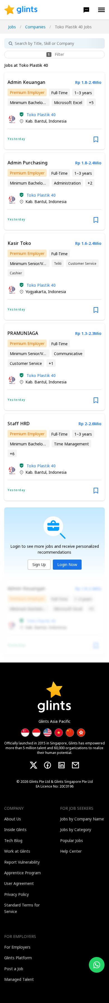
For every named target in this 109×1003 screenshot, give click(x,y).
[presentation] (20, 10)
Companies (35, 26)
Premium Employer (27, 92)
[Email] (75, 765)
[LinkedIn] (61, 765)
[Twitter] (33, 765)
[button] (86, 9)
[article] (54, 110)
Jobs (12, 26)
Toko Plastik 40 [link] (41, 114)
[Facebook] (47, 765)
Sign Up (39, 564)
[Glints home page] (20, 10)
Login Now (67, 564)
